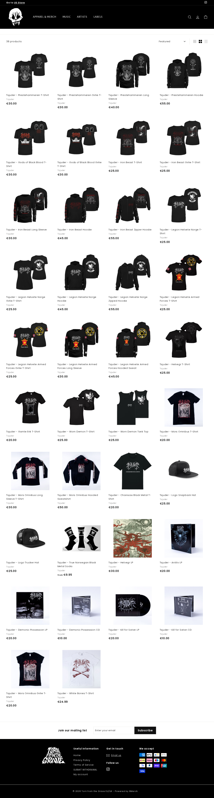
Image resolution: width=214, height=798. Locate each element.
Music (67, 16)
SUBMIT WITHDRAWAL (85, 769)
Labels (98, 16)
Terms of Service (83, 764)
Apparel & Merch (44, 16)
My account (80, 774)
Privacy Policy (81, 760)
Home (77, 755)
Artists (82, 16)
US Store (19, 2)
